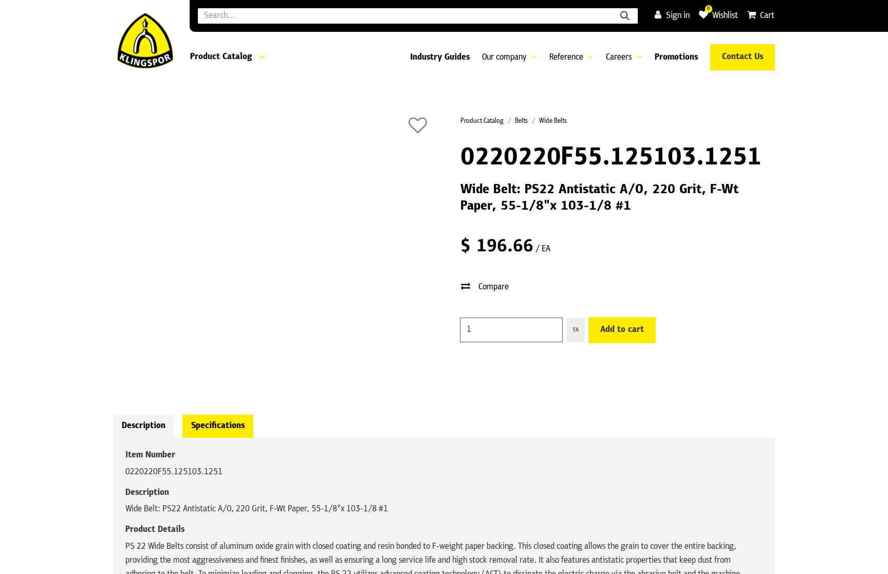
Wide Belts (553, 121)
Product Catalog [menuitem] (221, 57)
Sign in (678, 16)
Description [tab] (143, 426)
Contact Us (742, 57)
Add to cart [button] (622, 330)
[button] (418, 125)
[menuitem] (440, 58)
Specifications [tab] (218, 426)
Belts (521, 121)
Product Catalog (482, 121)
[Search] (625, 16)
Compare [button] (493, 287)
